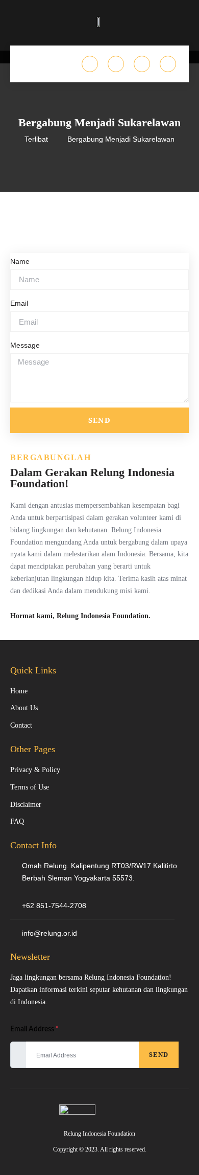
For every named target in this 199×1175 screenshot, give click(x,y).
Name (20, 261)
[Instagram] (116, 64)
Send (158, 1054)
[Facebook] (168, 64)
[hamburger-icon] (28, 64)
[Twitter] (90, 64)
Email (19, 303)
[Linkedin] (142, 64)
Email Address (34, 1029)
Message (25, 345)
